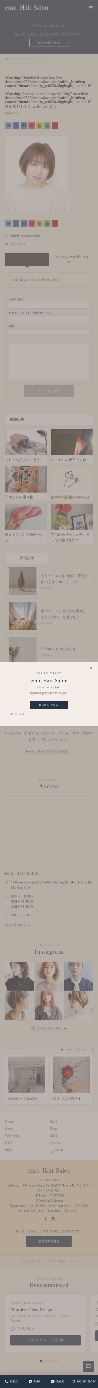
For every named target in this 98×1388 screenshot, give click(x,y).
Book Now (49, 704)
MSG (37, 1381)
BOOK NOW (86, 1381)
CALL (14, 1381)
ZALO (60, 1381)
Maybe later (17, 713)
